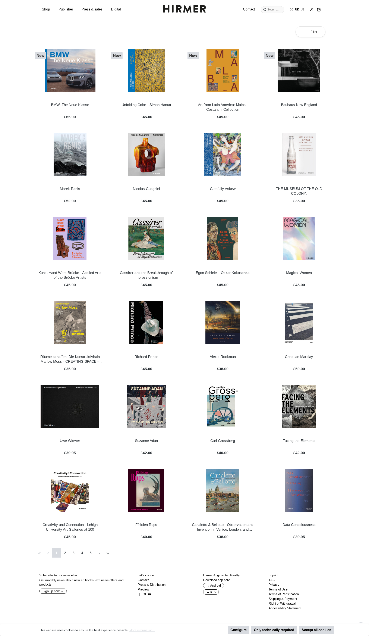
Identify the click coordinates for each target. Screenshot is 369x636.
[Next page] (99, 553)
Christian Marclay (299, 357)
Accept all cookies (316, 630)
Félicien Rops (146, 525)
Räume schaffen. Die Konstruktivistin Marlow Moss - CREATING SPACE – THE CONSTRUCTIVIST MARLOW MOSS (70, 359)
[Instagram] (144, 594)
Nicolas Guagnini (146, 189)
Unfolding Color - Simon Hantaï (146, 105)
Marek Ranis (70, 189)
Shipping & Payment (283, 599)
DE (291, 9)
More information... (142, 630)
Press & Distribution (151, 584)
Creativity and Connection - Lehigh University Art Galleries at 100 (70, 527)
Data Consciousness (299, 525)
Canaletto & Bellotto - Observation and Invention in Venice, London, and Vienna (222, 527)
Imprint (273, 575)
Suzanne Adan (146, 441)
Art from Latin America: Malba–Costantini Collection (222, 107)
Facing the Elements (299, 441)
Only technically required (274, 630)
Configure (238, 630)
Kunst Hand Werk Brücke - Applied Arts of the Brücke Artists (69, 275)
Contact (143, 580)
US (303, 9)
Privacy (274, 584)
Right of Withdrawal (282, 603)
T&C (272, 580)
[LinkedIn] (149, 594)
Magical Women (299, 273)
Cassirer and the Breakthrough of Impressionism (146, 275)
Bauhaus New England (299, 105)
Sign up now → (53, 591)
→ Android (213, 585)
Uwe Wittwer (70, 441)
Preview (143, 589)
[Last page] (107, 553)
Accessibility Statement (285, 608)
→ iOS (211, 592)
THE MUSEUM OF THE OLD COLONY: (299, 191)
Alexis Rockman (223, 357)
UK (297, 9)
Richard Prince (146, 357)
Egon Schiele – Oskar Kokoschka (222, 273)
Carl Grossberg (222, 441)
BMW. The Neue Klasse (70, 105)
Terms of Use (278, 589)
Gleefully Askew (223, 189)
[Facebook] (139, 594)
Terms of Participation (284, 594)
